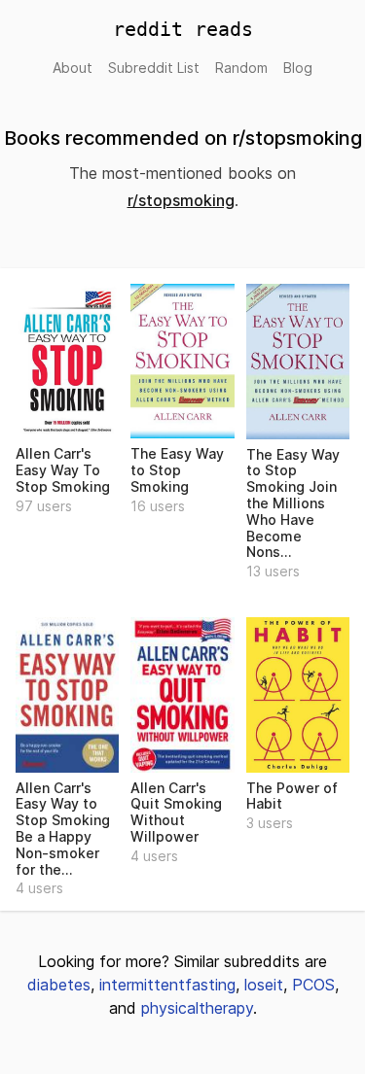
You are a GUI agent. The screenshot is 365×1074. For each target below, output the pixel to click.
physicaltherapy (197, 1008)
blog (297, 67)
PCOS (313, 984)
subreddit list (154, 67)
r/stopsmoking (181, 200)
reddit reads (183, 29)
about (72, 67)
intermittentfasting (167, 984)
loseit (263, 984)
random (241, 67)
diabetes (59, 984)
